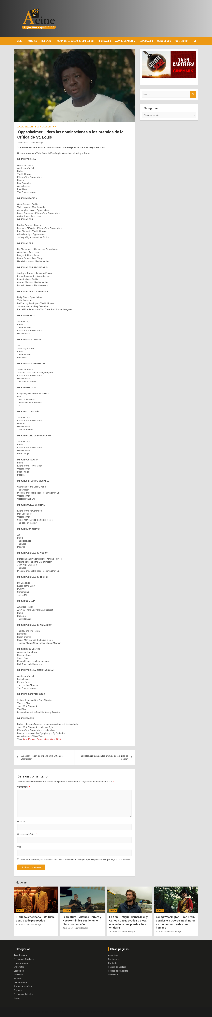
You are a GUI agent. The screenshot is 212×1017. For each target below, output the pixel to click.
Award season (124, 41)
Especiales (146, 41)
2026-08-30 (161, 931)
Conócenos (164, 41)
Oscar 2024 (55, 739)
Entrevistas (19, 967)
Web (19, 847)
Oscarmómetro (21, 982)
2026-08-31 (21, 924)
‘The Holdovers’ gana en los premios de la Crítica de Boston (103, 757)
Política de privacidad (118, 971)
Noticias (32, 41)
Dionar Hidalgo (36, 142)
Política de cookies (117, 967)
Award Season (29, 739)
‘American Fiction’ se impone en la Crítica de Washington (42, 757)
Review (20, 910)
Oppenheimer (43, 739)
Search (193, 94)
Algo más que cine (39, 1012)
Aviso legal (113, 955)
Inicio (19, 41)
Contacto (181, 41)
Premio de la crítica (45, 127)
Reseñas (46, 41)
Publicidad (113, 974)
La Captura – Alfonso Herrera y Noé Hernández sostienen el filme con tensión (82, 920)
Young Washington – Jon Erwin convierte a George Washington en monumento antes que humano (176, 922)
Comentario (23, 787)
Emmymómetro (21, 963)
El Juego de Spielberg (24, 959)
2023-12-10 (22, 142)
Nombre (22, 821)
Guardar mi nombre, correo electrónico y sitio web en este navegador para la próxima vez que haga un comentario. (75, 859)
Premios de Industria (23, 994)
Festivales (104, 41)
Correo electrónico (27, 834)
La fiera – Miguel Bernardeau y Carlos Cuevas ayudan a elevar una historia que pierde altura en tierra (128, 922)
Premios (18, 990)
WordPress (102, 1012)
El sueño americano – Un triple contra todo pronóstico (35, 918)
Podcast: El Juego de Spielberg (75, 41)
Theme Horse (68, 1012)
